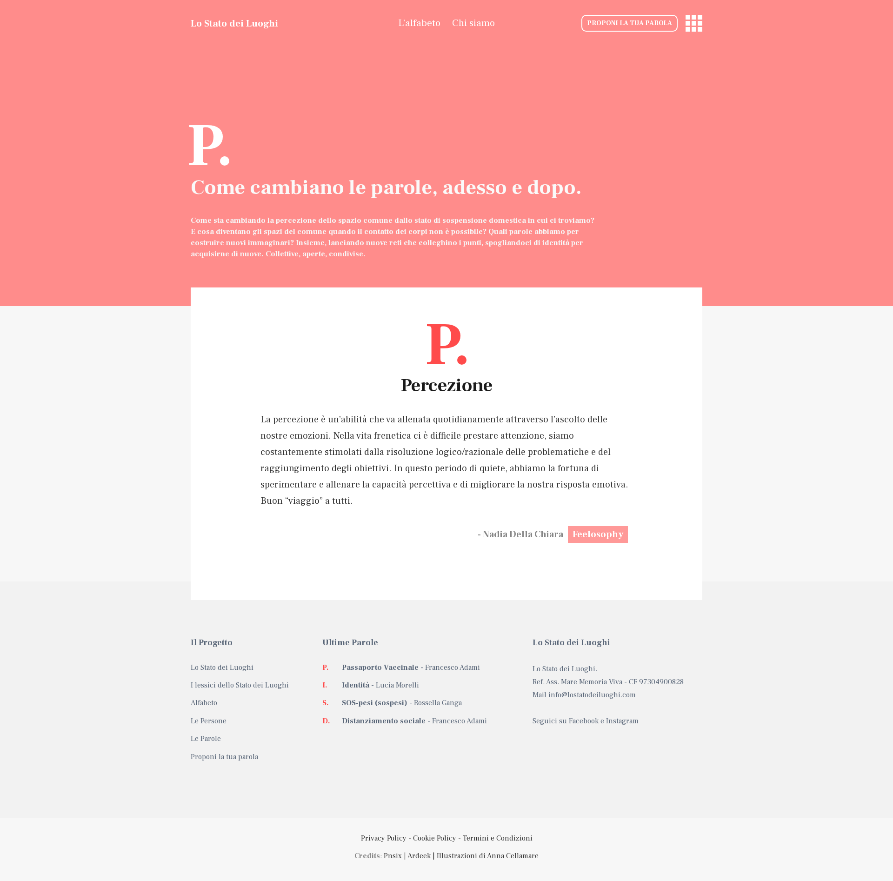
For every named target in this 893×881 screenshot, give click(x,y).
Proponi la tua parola (629, 23)
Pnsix (393, 856)
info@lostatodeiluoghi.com (592, 695)
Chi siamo (473, 23)
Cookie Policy (434, 838)
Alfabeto (204, 702)
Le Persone (209, 721)
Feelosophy (598, 534)
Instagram (622, 721)
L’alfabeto (419, 23)
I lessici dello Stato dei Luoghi (240, 685)
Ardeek (419, 856)
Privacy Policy (384, 838)
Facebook (584, 721)
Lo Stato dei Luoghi (234, 23)
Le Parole (206, 738)
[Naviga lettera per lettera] (694, 23)
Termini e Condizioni (498, 838)
